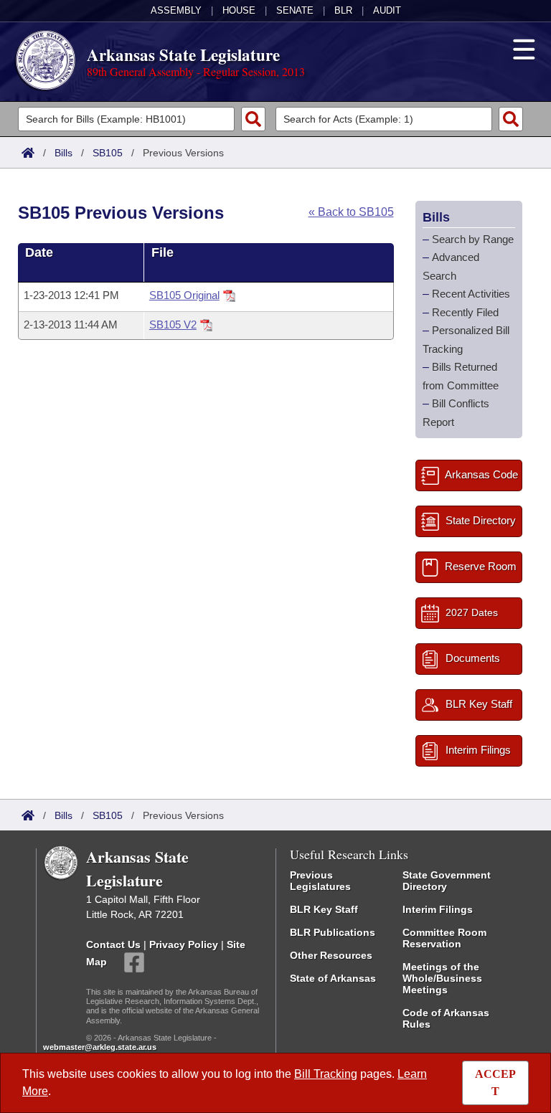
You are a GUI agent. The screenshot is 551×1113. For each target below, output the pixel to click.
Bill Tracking (325, 1074)
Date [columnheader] (39, 252)
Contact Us (113, 944)
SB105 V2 (173, 324)
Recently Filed (465, 312)
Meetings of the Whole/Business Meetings (442, 978)
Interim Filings (437, 909)
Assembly (176, 10)
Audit (387, 10)
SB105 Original (184, 295)
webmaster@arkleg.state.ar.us (99, 1047)
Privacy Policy (183, 944)
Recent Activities (471, 294)
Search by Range (473, 239)
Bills (63, 152)
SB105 (108, 152)
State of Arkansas (333, 978)
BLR (343, 10)
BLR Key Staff (324, 909)
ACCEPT (495, 1082)
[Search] (253, 119)
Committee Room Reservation (444, 938)
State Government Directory (446, 880)
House (238, 10)
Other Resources (331, 955)
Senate (295, 10)
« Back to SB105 (351, 212)
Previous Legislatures (320, 880)
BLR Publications (332, 932)
